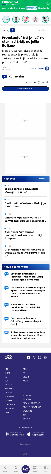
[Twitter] (34, 357)
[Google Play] (15, 434)
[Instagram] (39, 357)
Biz (6, 377)
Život (7, 381)
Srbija (10, 8)
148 (6, 332)
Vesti (5, 30)
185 (6, 318)
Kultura (8, 392)
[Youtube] (45, 357)
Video (25, 369)
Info (6, 369)
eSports (8, 400)
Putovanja (9, 389)
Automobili (10, 408)
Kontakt (26, 419)
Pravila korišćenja (31, 403)
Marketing (27, 395)
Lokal (7, 412)
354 (6, 274)
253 (6, 287)
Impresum (27, 399)
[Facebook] (28, 357)
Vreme (25, 381)
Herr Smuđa (20, 8)
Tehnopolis (10, 404)
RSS (24, 415)
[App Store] (36, 434)
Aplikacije (27, 411)
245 (6, 304)
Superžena (9, 396)
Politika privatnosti (32, 407)
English (26, 377)
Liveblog (42, 8)
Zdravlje (9, 385)
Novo (4, 8)
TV (24, 373)
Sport (7, 373)
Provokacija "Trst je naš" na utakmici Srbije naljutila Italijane (23, 41)
